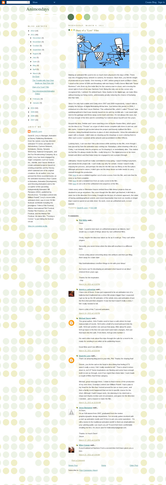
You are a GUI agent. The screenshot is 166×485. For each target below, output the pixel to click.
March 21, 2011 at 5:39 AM (89, 455)
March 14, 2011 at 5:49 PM (89, 313)
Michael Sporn (85, 318)
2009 (33, 112)
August (36, 54)
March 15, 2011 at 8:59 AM (89, 351)
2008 (33, 116)
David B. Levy (85, 356)
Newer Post (73, 465)
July (34, 57)
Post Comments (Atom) (88, 470)
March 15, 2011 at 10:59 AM (90, 402)
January (36, 103)
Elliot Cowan (84, 445)
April (35, 69)
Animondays (37, 9)
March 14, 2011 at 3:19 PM (89, 284)
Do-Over (35, 76)
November (37, 42)
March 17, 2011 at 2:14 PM (89, 440)
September (37, 50)
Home (103, 465)
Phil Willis (83, 220)
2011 (33, 35)
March (35, 73)
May (35, 65)
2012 (33, 31)
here (74, 175)
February (37, 99)
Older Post (134, 465)
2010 (33, 108)
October (36, 46)
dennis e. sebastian (87, 289)
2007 (33, 120)
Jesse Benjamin (85, 408)
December (37, 38)
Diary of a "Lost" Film (40, 87)
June (35, 62)
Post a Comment (78, 460)
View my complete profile (37, 226)
